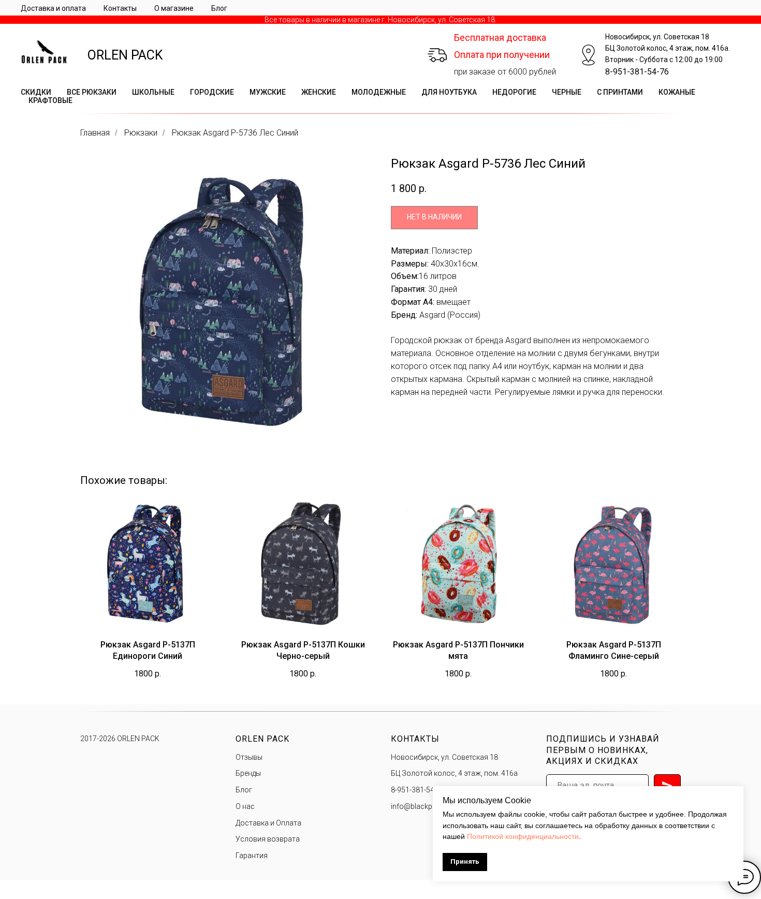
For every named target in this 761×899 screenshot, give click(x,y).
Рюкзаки (140, 133)
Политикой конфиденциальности (523, 836)
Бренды (248, 773)
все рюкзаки (91, 92)
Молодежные (379, 92)
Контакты (120, 8)
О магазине (174, 8)
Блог (219, 8)
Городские (212, 92)
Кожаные (676, 92)
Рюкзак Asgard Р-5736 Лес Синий (235, 133)
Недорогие (514, 92)
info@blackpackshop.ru (430, 806)
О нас (245, 806)
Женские (318, 92)
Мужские (268, 92)
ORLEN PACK (125, 55)
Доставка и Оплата (268, 823)
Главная (95, 133)
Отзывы (249, 757)
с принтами (620, 92)
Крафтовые (50, 100)
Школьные (153, 92)
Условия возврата (268, 839)
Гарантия (252, 855)
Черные (566, 92)
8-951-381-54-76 (637, 72)
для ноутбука (449, 92)
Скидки (36, 92)
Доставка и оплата (53, 8)
